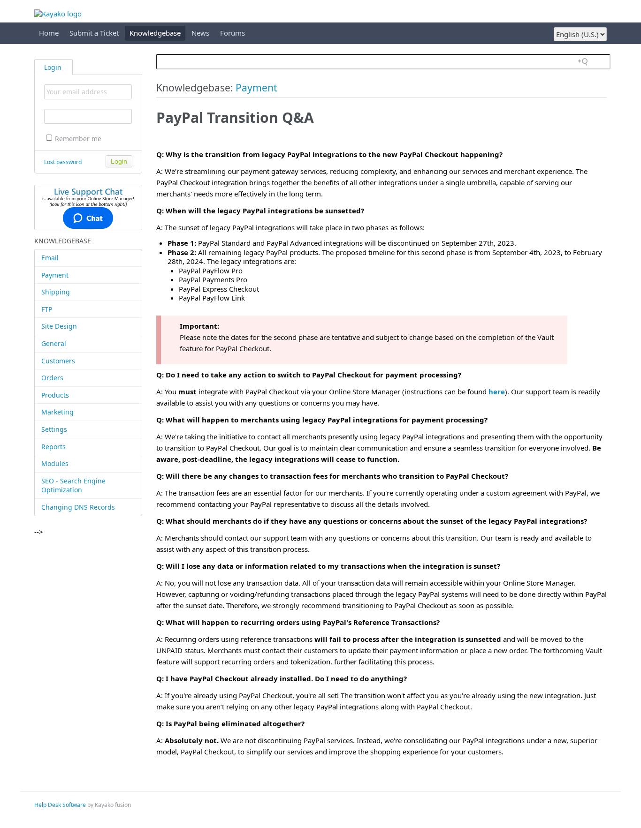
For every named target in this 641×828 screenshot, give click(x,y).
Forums (232, 33)
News (200, 33)
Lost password (63, 162)
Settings (54, 429)
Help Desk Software (60, 805)
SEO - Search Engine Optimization (73, 485)
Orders (52, 377)
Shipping (55, 291)
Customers (58, 360)
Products (55, 395)
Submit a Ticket (94, 33)
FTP (46, 309)
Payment (55, 275)
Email (50, 257)
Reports (53, 446)
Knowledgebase (155, 33)
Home (49, 33)
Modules (55, 463)
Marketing (57, 411)
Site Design (59, 326)
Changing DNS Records (78, 507)
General (53, 343)
